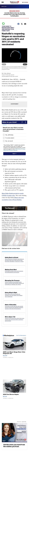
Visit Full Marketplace (21, 335)
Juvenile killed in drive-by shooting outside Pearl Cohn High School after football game (15, 14)
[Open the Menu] (2, 2)
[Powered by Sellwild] (24, 421)
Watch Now (24, 2)
